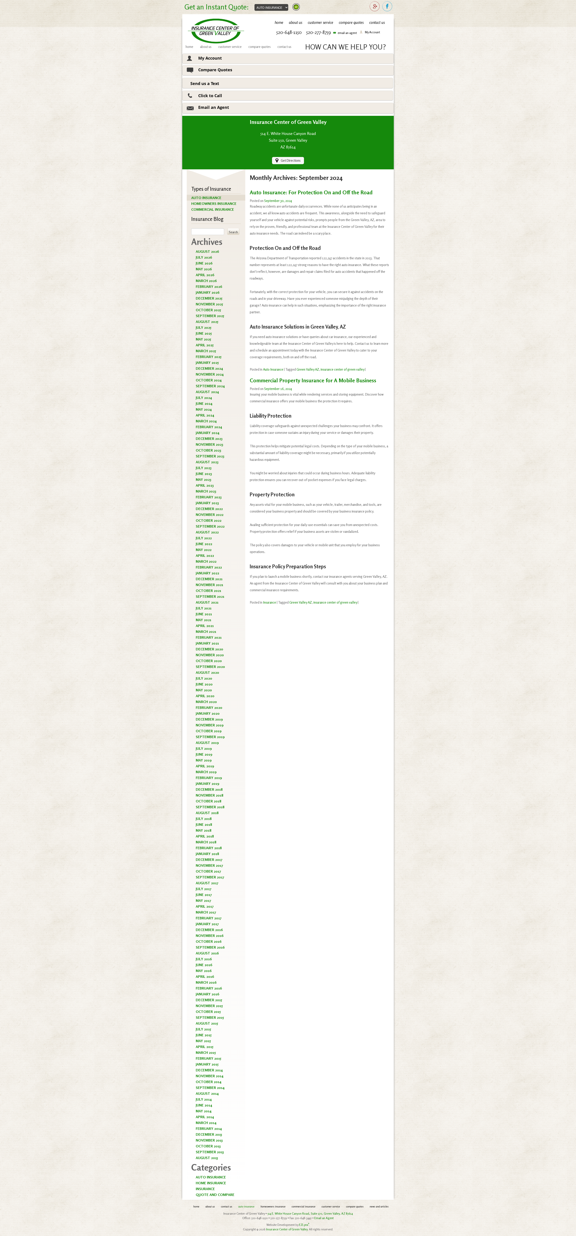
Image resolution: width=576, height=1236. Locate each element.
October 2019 (209, 731)
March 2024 (206, 421)
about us (295, 22)
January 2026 (208, 292)
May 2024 (204, 409)
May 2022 (204, 549)
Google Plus (375, 6)
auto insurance (206, 197)
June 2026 (204, 263)
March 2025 (206, 351)
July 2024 (204, 397)
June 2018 (204, 824)
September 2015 (210, 1017)
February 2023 (209, 497)
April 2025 (205, 345)
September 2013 (210, 1152)
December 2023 (209, 438)
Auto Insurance (211, 1177)
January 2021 (207, 643)
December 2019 (209, 719)
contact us (377, 22)
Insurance (205, 1189)
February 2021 (209, 637)
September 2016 (210, 947)
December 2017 (209, 859)
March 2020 (206, 701)
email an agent (347, 33)
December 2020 (209, 649)
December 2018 (209, 789)
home (279, 22)
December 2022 (209, 508)
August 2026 (207, 251)
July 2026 (204, 257)
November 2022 (209, 514)
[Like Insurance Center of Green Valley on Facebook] (387, 6)
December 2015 (209, 1000)
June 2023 (204, 473)
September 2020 (210, 666)
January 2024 (207, 432)
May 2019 (204, 760)
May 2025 (203, 339)
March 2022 (206, 561)
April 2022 (205, 555)
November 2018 (209, 795)
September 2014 (210, 1087)
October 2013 (208, 1146)
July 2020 (204, 678)
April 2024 (205, 415)
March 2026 (206, 280)
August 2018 (207, 813)
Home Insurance (211, 1183)
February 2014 (209, 1128)
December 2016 (209, 929)
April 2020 (205, 696)
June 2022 (204, 544)
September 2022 (210, 526)
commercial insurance (212, 209)
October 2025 (208, 310)
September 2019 (210, 736)
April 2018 (205, 836)
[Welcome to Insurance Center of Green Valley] (216, 31)
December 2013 (209, 1134)
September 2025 (210, 315)
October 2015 (208, 1011)
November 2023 (209, 444)
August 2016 (207, 953)
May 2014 (204, 1111)
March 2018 (206, 842)
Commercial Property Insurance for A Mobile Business (313, 380)
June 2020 (204, 684)
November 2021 (209, 584)
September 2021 (210, 596)
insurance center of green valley (342, 369)
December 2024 (209, 368)
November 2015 (209, 1005)
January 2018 (207, 853)
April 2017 (205, 906)
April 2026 (205, 275)
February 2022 (209, 567)
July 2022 (204, 538)
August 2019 (207, 742)
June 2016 (204, 965)
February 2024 (209, 427)
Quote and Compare (215, 1194)
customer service (320, 22)
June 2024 (204, 403)
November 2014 (209, 1076)
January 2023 (207, 503)
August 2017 (207, 883)
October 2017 (208, 871)
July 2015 (203, 1029)
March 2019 (206, 772)
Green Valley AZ (308, 369)
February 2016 (209, 988)
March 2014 (206, 1122)
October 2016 (209, 941)
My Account (372, 32)
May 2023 (203, 479)
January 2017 (207, 924)
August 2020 (207, 672)
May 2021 (203, 620)
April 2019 (205, 766)
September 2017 (210, 877)
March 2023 (206, 491)
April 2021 (205, 625)
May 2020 (204, 690)
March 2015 (206, 1052)
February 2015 (208, 1058)
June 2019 (204, 754)
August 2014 (207, 1093)
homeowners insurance (213, 203)
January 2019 (207, 783)
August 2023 (207, 462)
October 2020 (209, 660)
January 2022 (207, 573)
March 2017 (206, 912)
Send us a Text (204, 83)
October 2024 (209, 380)
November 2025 (209, 304)
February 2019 (209, 777)
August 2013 (207, 1157)
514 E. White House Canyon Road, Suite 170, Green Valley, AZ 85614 (310, 1213)
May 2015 (203, 1041)
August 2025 (207, 321)
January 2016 (207, 994)
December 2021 (209, 579)
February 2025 (208, 356)
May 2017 (203, 900)
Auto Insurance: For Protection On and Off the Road (311, 192)
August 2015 (207, 1023)
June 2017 (204, 894)
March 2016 (206, 982)
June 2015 (204, 1035)
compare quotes (351, 22)
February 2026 (209, 286)
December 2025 (209, 298)
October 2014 (208, 1081)
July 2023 (204, 468)
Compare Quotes (215, 69)
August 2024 (207, 392)
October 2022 (208, 520)
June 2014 (204, 1105)
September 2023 (210, 456)
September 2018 (210, 807)
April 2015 (204, 1046)
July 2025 (203, 327)
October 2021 (208, 590)
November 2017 (209, 865)
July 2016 (204, 959)
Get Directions (291, 160)
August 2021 (207, 602)
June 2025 (204, 333)
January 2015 (207, 1064)
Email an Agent (213, 107)
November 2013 (209, 1140)
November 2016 (210, 935)
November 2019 (210, 725)
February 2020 (209, 707)
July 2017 (203, 889)
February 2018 (209, 848)
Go (296, 7)
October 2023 (208, 450)
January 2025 (207, 362)
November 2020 (210, 655)
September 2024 (210, 386)
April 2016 (205, 976)
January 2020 (208, 713)
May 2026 (204, 269)
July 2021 (204, 608)
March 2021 (206, 631)
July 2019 (204, 748)
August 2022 (207, 532)
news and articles (379, 1206)
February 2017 (208, 918)
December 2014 (209, 1070)
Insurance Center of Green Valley (287, 1229)
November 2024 (210, 374)
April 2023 (205, 485)
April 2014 (205, 1117)
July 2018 (204, 818)
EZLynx (304, 1225)
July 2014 (204, 1099)
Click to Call (210, 95)
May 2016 (204, 970)
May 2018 (204, 830)
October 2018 (208, 801)
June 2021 (204, 614)
